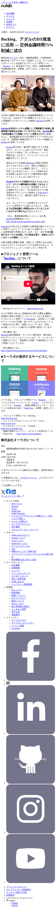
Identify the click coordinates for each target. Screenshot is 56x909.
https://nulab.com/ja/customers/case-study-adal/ (25, 221)
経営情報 (15, 593)
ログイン (10, 27)
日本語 (14, 905)
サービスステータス (20, 546)
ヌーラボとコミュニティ (22, 623)
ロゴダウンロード (19, 576)
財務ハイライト (18, 595)
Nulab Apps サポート (20, 535)
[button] (30, 903)
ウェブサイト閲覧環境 (21, 584)
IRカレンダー (17, 604)
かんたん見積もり (19, 521)
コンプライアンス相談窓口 (18, 890)
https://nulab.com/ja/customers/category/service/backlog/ (24, 350)
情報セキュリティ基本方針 (23, 551)
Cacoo (35, 402)
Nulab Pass (28, 408)
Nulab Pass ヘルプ (19, 543)
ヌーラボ (13, 58)
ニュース (10, 19)
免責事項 (15, 615)
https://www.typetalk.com (11, 428)
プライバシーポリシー (16, 887)
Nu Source (15, 628)
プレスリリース (31, 32)
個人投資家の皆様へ (20, 606)
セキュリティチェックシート (25, 530)
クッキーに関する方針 (16, 892)
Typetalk (17, 405)
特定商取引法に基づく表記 (23, 559)
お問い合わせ (17, 582)
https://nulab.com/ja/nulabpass (29, 434)
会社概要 (10, 13)
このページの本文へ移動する (14, 2)
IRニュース (16, 590)
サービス (10, 16)
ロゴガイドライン (28, 478)
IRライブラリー (18, 598)
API (13, 549)
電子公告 (15, 612)
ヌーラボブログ (18, 620)
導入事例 (15, 527)
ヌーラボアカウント (20, 524)
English (14, 903)
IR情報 (9, 22)
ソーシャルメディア (20, 573)
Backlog (6, 66)
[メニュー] (2, 9)
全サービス (16, 504)
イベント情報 (17, 626)
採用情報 (15, 568)
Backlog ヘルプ (18, 538)
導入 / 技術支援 (18, 579)
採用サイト (11, 24)
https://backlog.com (35, 308)
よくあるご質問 (18, 609)
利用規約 (10, 895)
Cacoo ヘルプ (17, 541)
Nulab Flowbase (18, 513)
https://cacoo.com (8, 423)
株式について (17, 601)
